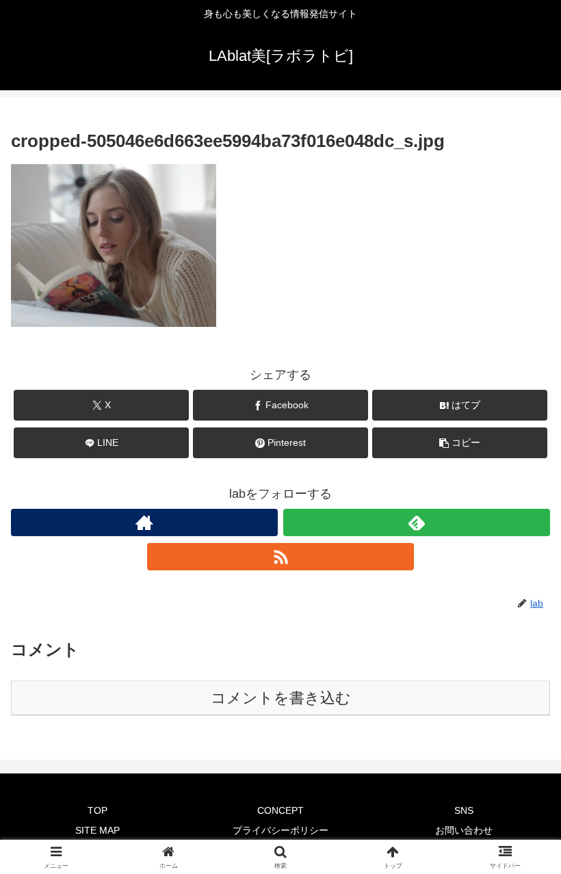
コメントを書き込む (281, 697)
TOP (97, 810)
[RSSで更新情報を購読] (280, 556)
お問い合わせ (464, 830)
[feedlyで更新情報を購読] (416, 522)
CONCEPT (280, 810)
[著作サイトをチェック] (144, 522)
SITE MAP (97, 830)
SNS (463, 810)
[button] (459, 442)
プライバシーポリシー (280, 830)
